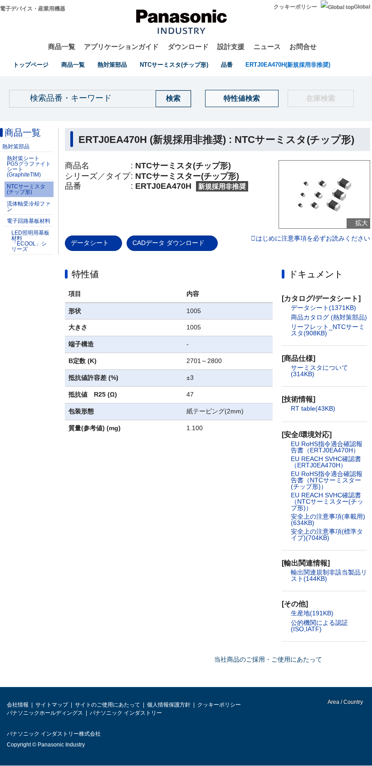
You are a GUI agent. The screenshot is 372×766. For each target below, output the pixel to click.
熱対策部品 (112, 64)
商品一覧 (61, 46)
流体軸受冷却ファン (28, 206)
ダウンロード (188, 46)
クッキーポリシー (295, 7)
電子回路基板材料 (28, 221)
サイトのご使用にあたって (107, 705)
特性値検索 (242, 98)
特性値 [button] (85, 274)
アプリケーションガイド (121, 46)
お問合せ (303, 46)
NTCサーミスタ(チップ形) (174, 64)
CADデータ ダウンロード (168, 242)
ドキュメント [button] (316, 274)
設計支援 (231, 46)
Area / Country (345, 702)
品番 (227, 64)
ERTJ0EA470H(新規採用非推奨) (287, 64)
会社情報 (18, 705)
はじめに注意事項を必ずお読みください (313, 239)
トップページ (31, 64)
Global (362, 7)
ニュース (267, 46)
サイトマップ (51, 705)
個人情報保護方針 (169, 705)
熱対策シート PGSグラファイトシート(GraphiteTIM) (29, 166)
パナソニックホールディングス (45, 713)
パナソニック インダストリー (126, 713)
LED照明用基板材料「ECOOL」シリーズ (30, 241)
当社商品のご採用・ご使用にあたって (268, 659)
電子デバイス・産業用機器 (32, 8)
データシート (90, 242)
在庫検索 (320, 98)
